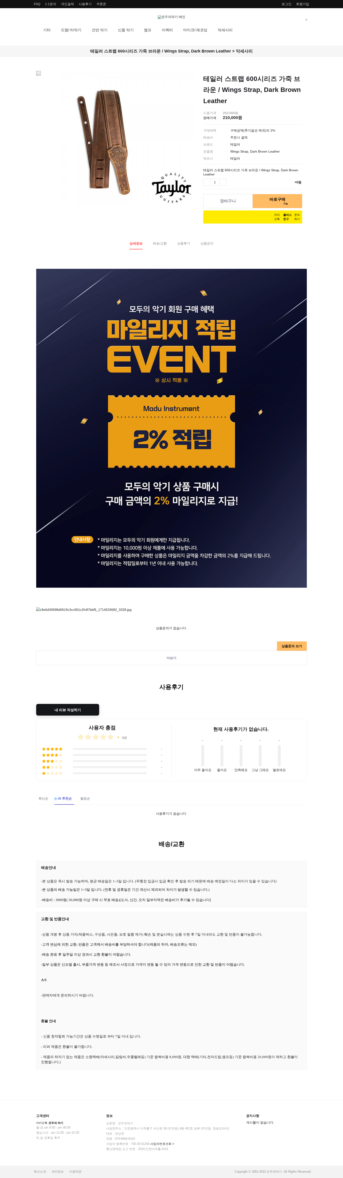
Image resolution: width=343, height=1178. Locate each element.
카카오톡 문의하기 (287, 217)
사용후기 (85, 4)
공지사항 (252, 1116)
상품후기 (183, 243)
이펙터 (167, 30)
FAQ (37, 4)
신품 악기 (126, 30)
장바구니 (228, 201)
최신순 (43, 798)
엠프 (147, 30)
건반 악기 (100, 30)
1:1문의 (50, 4)
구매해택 (209, 130)
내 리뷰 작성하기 (68, 710)
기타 (47, 30)
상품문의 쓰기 (292, 646)
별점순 (85, 798)
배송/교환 (160, 243)
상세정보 (136, 243)
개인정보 (58, 1171)
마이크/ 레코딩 (195, 30)
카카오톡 (49, 1123)
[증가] (223, 182)
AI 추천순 (65, 798)
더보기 (171, 658)
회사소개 (40, 1171)
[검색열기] (295, 19)
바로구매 (279, 201)
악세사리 (225, 30)
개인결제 (67, 4)
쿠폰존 (101, 4)
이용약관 (75, 1171)
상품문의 (207, 243)
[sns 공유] (298, 71)
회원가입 (302, 4)
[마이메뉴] (283, 19)
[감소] (206, 182)
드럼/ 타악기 (71, 30)
